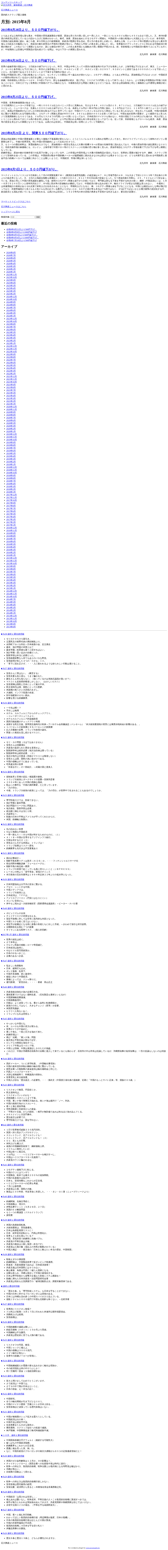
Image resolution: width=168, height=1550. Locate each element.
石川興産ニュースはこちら (13, 206)
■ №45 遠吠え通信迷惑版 (12, 1019)
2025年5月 (11, 285)
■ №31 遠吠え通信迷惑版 (12, 1412)
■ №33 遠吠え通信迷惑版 (12, 1376)
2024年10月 (11, 299)
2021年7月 (11, 390)
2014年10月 (11, 596)
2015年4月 (11, 580)
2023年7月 (11, 327)
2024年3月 (11, 313)
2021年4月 (11, 396)
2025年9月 (11, 280)
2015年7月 (11, 572)
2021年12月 (11, 376)
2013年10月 (11, 621)
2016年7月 (11, 539)
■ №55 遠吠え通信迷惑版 (12, 737)
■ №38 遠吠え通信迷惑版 (12, 1254)
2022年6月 (11, 363)
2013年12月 (11, 616)
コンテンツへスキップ (11, 2)
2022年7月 (11, 360)
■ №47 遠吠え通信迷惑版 (12, 961)
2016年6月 (11, 541)
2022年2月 (11, 374)
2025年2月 (11, 294)
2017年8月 (11, 506)
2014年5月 (11, 602)
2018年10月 (11, 473)
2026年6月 (11, 258)
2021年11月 (11, 379)
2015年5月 (11, 577)
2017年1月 (11, 525)
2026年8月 (11, 252)
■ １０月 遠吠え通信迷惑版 (14, 1435)
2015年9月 (11, 566)
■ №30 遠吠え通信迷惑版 (12, 1456)
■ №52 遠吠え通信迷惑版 (12, 824)
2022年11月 (11, 349)
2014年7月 (11, 599)
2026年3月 (11, 266)
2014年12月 (11, 591)
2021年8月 (11, 387)
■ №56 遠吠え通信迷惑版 (12, 703)
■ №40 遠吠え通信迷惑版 (12, 1196)
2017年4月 (11, 517)
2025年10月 (11, 277)
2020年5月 (11, 423)
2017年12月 (11, 495)
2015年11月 (11, 561)
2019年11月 (11, 437)
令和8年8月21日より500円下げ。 (21, 229)
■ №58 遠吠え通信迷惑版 (12, 634)
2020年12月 (11, 407)
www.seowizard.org (93, 1548)
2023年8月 (11, 324)
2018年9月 (11, 475)
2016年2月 (11, 552)
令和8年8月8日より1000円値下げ (21, 232)
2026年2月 (11, 269)
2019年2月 (11, 462)
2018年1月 (11, 492)
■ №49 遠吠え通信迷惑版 (12, 908)
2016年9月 (11, 533)
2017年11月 (11, 497)
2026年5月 (11, 261)
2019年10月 (11, 440)
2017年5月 (11, 514)
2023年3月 (11, 338)
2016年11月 (11, 530)
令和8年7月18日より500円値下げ (21, 240)
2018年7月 (11, 481)
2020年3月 (11, 426)
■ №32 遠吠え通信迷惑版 (12, 1394)
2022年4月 (11, 368)
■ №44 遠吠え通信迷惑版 (12, 1059)
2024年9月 (11, 302)
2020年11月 (11, 409)
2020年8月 (11, 415)
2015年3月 (11, 583)
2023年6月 (11, 330)
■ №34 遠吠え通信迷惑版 (12, 1361)
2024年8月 (11, 305)
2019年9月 (11, 442)
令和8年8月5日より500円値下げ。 (22, 235)
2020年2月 (11, 429)
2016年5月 (11, 544)
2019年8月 (11, 445)
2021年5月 (11, 393)
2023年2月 (11, 341)
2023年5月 (11, 332)
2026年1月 (11, 272)
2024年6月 (11, 310)
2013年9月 (11, 624)
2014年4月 (11, 605)
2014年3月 (11, 607)
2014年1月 (11, 613)
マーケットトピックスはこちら (15, 201)
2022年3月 (11, 371)
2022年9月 (11, 354)
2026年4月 (11, 263)
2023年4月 (11, 335)
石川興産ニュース (9, 10)
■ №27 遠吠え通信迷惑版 (12, 1510)
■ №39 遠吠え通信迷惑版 (12, 1220)
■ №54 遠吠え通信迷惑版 (12, 772)
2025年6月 (11, 283)
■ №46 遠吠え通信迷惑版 (12, 987)
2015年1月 (11, 588)
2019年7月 (11, 448)
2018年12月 (11, 467)
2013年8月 (11, 627)
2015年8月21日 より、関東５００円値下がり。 (34, 133)
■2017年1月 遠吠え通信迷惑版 (15, 934)
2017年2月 (11, 522)
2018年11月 (11, 470)
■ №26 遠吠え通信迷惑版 (12, 1533)
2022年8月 (11, 357)
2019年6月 (11, 451)
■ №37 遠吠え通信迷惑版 (12, 1304)
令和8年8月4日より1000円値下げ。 (22, 238)
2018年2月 (11, 489)
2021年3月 (11, 398)
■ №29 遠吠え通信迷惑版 (12, 1477)
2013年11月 (11, 618)
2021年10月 (11, 382)
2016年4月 (11, 547)
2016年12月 (11, 528)
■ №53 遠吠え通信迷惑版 (12, 795)
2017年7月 (11, 508)
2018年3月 (11, 486)
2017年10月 (11, 500)
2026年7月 (11, 255)
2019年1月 (11, 464)
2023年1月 (11, 343)
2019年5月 (11, 453)
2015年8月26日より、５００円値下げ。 (29, 60)
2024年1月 (11, 316)
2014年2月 (11, 610)
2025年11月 (11, 274)
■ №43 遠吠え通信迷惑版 (12, 1085)
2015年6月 (11, 574)
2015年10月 (11, 563)
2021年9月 (11, 385)
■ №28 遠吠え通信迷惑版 (12, 1492)
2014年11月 (11, 594)
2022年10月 (11, 352)
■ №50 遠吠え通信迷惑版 (12, 879)
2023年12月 (11, 318)
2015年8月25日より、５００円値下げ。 (29, 97)
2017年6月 (11, 511)
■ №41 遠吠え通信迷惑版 (12, 1165)
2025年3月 (11, 291)
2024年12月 (11, 296)
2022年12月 (11, 346)
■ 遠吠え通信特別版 (10, 1286)
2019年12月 (11, 434)
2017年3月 (11, 519)
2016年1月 (11, 555)
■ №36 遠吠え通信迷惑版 (12, 1322)
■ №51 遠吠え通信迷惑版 (12, 853)
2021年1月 (11, 404)
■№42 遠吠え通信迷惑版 (12, 1125)
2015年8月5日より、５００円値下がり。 (29, 169)
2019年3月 (11, 459)
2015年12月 (11, 558)
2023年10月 (11, 321)
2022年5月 (11, 365)
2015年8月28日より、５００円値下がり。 (30, 29)
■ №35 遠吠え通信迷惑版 (12, 1340)
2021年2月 (11, 401)
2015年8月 (11, 569)
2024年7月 (11, 307)
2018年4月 (11, 484)
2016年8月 (11, 536)
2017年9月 (11, 503)
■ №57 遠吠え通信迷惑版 (12, 668)
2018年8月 (11, 478)
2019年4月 (11, 456)
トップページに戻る (10, 212)
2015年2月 (11, 585)
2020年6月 (11, 420)
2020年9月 (11, 412)
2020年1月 (11, 431)
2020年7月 (11, 418)
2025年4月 (11, 288)
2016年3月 (11, 550)
